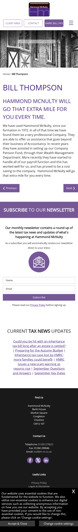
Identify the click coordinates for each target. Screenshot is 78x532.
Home (6, 74)
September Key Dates (49, 373)
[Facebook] (31, 463)
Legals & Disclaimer (39, 486)
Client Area (12, 23)
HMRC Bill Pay (54, 23)
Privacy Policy (38, 305)
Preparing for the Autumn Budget (39, 350)
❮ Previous (10, 188)
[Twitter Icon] (39, 463)
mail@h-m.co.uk (43, 451)
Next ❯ (70, 188)
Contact (33, 23)
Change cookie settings (58, 523)
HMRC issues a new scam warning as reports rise (39, 364)
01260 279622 (45, 444)
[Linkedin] (47, 463)
